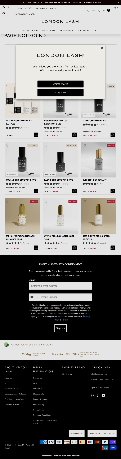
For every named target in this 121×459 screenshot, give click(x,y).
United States (60, 84)
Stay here (60, 92)
